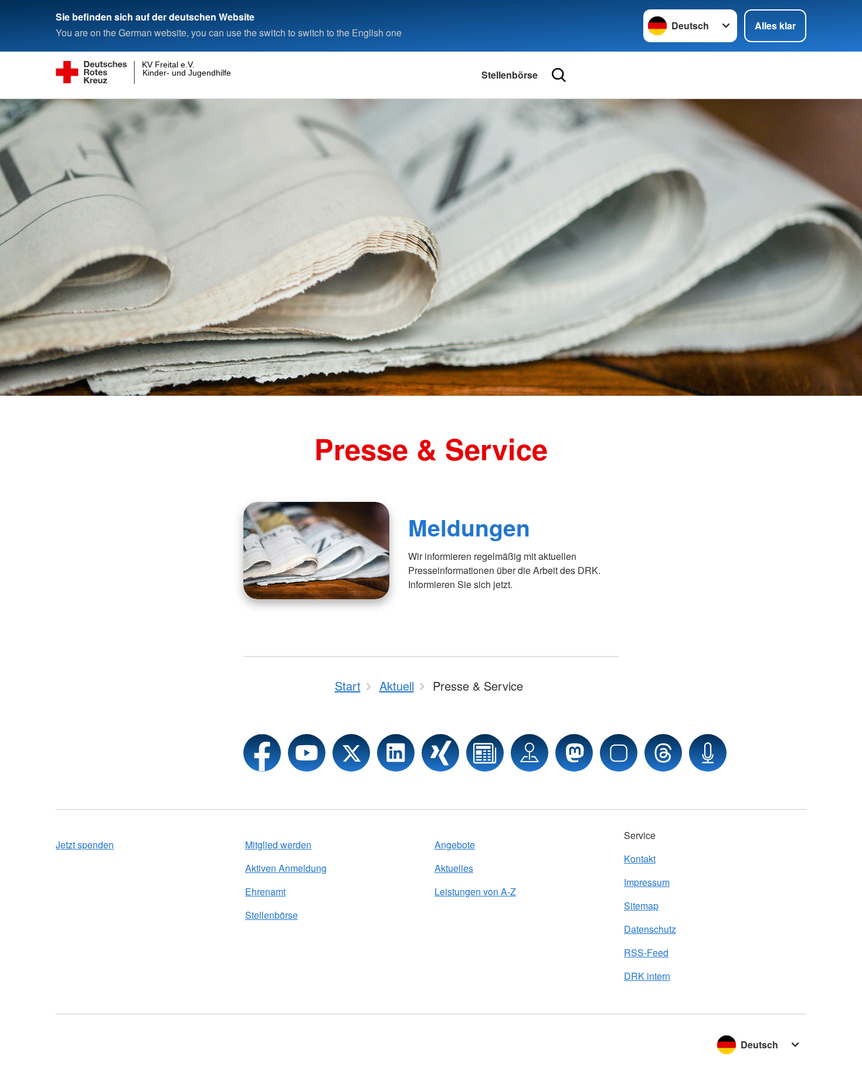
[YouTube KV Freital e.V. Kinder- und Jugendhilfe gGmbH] (306, 753)
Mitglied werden (278, 844)
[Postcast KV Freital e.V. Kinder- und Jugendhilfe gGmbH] (708, 753)
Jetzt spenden (85, 844)
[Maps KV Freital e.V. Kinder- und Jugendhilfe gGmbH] (529, 753)
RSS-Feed (646, 952)
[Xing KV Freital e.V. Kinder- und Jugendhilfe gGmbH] (440, 753)
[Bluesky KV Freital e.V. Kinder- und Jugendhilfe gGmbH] (618, 753)
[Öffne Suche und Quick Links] (558, 75)
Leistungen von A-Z (475, 891)
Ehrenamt (265, 891)
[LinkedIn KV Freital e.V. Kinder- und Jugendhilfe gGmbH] (396, 753)
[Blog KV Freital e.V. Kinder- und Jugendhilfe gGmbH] (485, 753)
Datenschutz (650, 929)
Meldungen (469, 527)
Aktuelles (454, 868)
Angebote (455, 844)
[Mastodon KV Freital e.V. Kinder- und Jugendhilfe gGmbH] (574, 753)
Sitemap (641, 905)
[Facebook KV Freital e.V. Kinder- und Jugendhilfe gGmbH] (262, 753)
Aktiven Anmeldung (286, 868)
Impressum (647, 882)
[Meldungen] (316, 550)
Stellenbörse (509, 74)
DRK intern (647, 976)
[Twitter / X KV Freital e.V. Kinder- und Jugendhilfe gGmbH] (351, 753)
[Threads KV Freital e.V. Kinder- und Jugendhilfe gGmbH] (663, 753)
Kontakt (640, 858)
